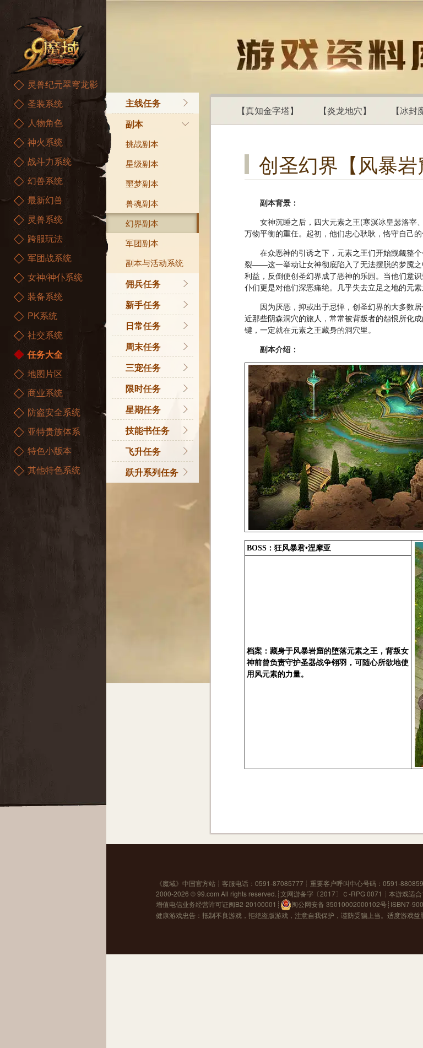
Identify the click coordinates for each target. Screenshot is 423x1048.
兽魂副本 (142, 203)
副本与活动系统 (154, 262)
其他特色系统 (54, 469)
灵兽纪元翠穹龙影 (63, 84)
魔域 (169, 883)
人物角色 (45, 122)
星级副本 (142, 163)
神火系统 (45, 142)
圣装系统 (45, 103)
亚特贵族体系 (54, 431)
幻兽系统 (45, 180)
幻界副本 (142, 223)
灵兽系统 (45, 219)
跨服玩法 (45, 238)
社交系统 (45, 334)
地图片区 (45, 373)
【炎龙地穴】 (344, 110)
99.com (208, 893)
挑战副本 (142, 143)
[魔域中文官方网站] (49, 44)
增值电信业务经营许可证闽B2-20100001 (216, 904)
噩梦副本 (142, 183)
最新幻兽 (45, 199)
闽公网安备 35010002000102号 (339, 904)
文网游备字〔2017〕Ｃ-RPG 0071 (331, 893)
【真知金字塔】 (268, 110)
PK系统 (42, 315)
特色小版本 (50, 450)
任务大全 (45, 354)
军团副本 (142, 243)
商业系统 (45, 392)
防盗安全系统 (54, 412)
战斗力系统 (50, 161)
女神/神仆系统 (55, 277)
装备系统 (45, 296)
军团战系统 (50, 257)
